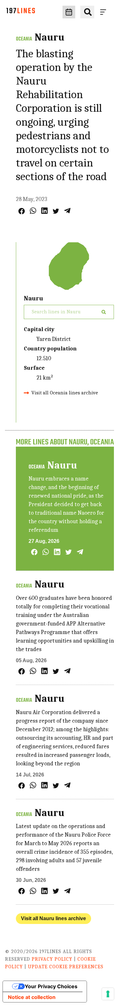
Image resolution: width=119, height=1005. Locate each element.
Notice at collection (32, 997)
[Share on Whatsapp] (33, 210)
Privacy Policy (52, 959)
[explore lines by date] (69, 12)
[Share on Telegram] (67, 210)
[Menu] (104, 12)
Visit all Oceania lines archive (64, 393)
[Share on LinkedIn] (44, 210)
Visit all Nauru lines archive (53, 918)
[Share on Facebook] (21, 211)
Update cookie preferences (65, 967)
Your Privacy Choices (51, 986)
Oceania (24, 39)
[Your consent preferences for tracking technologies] (108, 994)
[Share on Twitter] (56, 211)
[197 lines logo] (20, 12)
